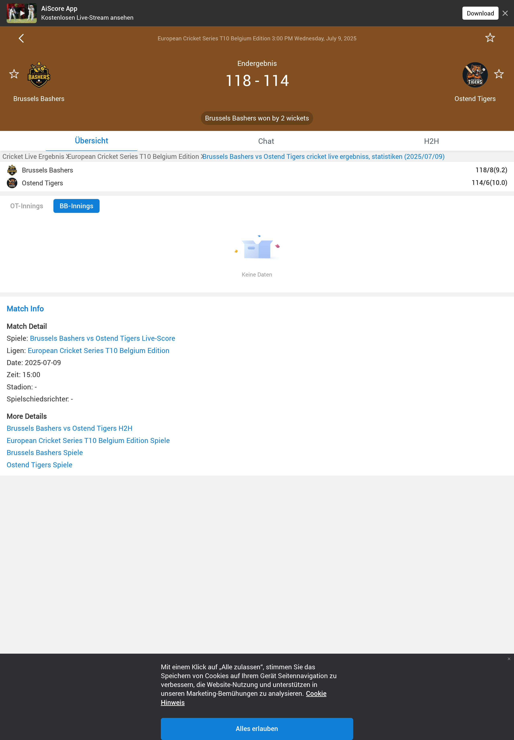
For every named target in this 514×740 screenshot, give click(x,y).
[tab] (91, 141)
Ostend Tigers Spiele (39, 464)
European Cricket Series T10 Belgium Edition (98, 350)
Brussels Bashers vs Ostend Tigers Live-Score (102, 338)
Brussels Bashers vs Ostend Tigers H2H (70, 428)
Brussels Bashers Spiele (45, 452)
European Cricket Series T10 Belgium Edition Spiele (88, 440)
